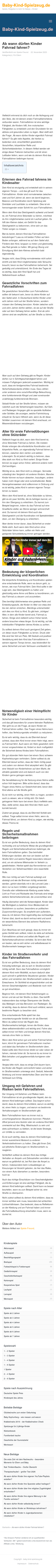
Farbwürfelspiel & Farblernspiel (17, 1266)
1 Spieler (7, 1369)
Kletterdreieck (9, 1431)
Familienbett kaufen (12, 1435)
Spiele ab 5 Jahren (12, 1327)
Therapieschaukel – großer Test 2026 (19, 1471)
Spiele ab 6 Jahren (12, 1331)
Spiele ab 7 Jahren (12, 1336)
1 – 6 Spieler (9, 1364)
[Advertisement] (28, 86)
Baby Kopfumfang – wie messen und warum (22, 1417)
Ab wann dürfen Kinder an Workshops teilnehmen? (25, 1508)
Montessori (8, 1444)
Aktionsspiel (9, 1248)
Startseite (6, 1527)
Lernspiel (7, 1294)
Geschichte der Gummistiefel (16, 1440)
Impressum (21, 1563)
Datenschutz (33, 1563)
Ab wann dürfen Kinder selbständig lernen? (22, 1503)
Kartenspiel (8, 1280)
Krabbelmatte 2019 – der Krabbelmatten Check (23, 1421)
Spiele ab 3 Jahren (12, 1317)
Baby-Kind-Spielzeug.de (27, 29)
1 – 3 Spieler (9, 1355)
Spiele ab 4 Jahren (12, 1322)
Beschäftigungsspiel (12, 1257)
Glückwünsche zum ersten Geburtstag (20, 1412)
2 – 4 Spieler (9, 1374)
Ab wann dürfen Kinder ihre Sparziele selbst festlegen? (27, 1483)
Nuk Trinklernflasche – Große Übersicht (20, 1467)
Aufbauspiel (9, 1253)
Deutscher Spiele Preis (13, 1393)
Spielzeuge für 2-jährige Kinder (17, 1426)
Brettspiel (8, 1262)
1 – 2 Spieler (9, 1351)
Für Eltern (17, 55)
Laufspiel (7, 1289)
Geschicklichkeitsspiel (13, 1276)
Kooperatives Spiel (12, 1285)
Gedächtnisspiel (10, 1271)
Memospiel (8, 1298)
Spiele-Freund (22, 52)
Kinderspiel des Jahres (13, 1397)
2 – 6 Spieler (9, 1378)
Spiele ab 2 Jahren (12, 1313)
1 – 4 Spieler (9, 1360)
